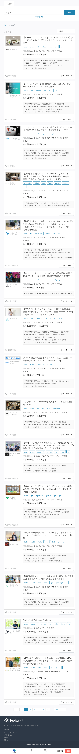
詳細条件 (40, 17)
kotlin (26, 542)
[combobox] (33, 12)
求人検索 (8, 4)
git (38, 47)
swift (33, 542)
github (44, 47)
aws (25, 47)
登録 (68, 751)
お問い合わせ (8, 735)
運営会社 (6, 740)
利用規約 (6, 730)
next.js (57, 183)
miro (56, 624)
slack (32, 47)
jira (56, 90)
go (51, 47)
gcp (56, 47)
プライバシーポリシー (11, 732)
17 (57, 709)
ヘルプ (6, 737)
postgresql (56, 280)
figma (50, 183)
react (62, 452)
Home (6, 25)
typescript (45, 134)
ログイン (60, 751)
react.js (65, 183)
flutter (40, 542)
